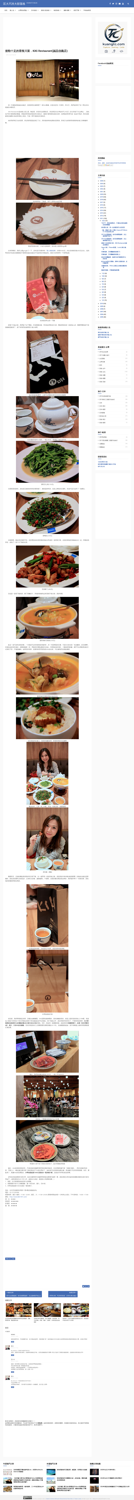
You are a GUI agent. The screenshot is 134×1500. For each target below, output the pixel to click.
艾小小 (13, 1359)
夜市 (100, 365)
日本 (100, 403)
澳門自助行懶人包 (103, 337)
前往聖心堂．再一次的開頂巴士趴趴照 (113, 227)
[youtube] (123, 3)
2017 (101, 202)
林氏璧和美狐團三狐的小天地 (107, 464)
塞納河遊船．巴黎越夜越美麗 (110, 270)
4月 (103, 292)
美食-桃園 (102, 378)
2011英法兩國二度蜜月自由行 (108, 440)
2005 (101, 317)
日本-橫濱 (102, 409)
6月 (103, 287)
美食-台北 (8, 1258)
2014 (101, 210)
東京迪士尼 (102, 416)
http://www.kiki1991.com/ (18, 1197)
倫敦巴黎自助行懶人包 (105, 335)
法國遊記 (102, 444)
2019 (101, 197)
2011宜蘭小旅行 (104, 355)
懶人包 (12, 10)
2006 (101, 314)
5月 (103, 289)
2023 (101, 186)
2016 (101, 205)
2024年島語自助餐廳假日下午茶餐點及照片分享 (114, 1486)
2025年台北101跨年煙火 (107, 1469)
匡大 (12, 1346)
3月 (103, 295)
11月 (103, 273)
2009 (101, 306)
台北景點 (102, 358)
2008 (101, 309)
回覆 (13, 1341)
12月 (103, 220)
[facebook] (110, 3)
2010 (101, 303)
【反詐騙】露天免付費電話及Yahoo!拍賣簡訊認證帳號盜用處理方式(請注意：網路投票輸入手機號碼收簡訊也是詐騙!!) (28, 1480)
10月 (103, 276)
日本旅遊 (34, 10)
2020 (101, 194)
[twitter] (113, 3)
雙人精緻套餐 (51, 251)
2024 (101, 183)
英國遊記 (102, 447)
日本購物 (102, 413)
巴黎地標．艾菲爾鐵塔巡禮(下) (110, 252)
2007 (101, 311)
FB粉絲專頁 (87, 10)
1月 (103, 300)
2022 (101, 189)
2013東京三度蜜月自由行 (107, 399)
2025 (101, 181)
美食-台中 (102, 368)
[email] (119, 3)
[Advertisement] (47, 33)
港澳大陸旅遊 (45, 10)
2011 (101, 218)
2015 (101, 207)
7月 (103, 284)
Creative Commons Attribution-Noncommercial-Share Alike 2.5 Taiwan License (63, 1498)
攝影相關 (66, 10)
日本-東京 (102, 406)
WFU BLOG (101, 466)
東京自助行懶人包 (103, 332)
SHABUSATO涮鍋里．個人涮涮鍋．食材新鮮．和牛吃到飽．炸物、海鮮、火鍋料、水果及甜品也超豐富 (47, 1320)
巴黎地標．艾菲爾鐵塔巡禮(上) (110, 254)
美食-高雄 (102, 381)
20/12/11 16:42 (14, 1336)
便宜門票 (76, 10)
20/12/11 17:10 (14, 1347)
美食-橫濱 (102, 422)
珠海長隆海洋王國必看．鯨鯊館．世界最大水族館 (72, 1469)
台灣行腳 (102, 362)
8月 (103, 281)
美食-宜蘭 (102, 375)
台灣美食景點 (22, 10)
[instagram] (116, 3)
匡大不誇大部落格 (14, 3)
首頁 (6, 10)
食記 (13, 1258)
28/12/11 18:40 (14, 1361)
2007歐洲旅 (103, 437)
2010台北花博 (103, 352)
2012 (101, 215)
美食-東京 (102, 419)
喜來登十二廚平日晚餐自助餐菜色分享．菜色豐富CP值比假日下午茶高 (75, 1319)
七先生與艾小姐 (103, 462)
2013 (101, 213)
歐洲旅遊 (56, 10)
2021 (101, 191)
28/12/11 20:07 (14, 1378)
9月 (103, 279)
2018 (101, 199)
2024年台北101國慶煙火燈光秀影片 (111, 1478)
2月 (103, 297)
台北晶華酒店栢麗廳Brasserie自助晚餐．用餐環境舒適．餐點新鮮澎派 (17, 1319)
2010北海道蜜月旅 (105, 396)
